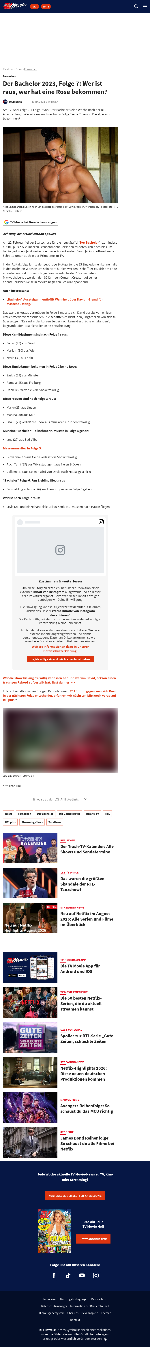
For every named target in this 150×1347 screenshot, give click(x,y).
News (19, 69)
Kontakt (75, 1320)
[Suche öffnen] (136, 6)
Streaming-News (32, 822)
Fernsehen (30, 69)
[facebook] (54, 1275)
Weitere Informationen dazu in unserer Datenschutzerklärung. (60, 649)
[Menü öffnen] (145, 6)
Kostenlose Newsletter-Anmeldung (75, 1196)
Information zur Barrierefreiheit (89, 1306)
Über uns (72, 1313)
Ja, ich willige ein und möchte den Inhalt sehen (60, 659)
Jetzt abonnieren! (93, 1239)
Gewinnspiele (89, 1313)
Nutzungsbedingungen (74, 1299)
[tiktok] (68, 1275)
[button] (60, 799)
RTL (107, 813)
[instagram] (95, 1275)
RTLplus (10, 822)
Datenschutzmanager (54, 1306)
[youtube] (81, 1275)
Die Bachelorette (69, 813)
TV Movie (8, 69)
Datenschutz (99, 1299)
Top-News (54, 822)
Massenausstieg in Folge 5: (22, 448)
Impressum (50, 1299)
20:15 (46, 6)
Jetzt (35, 6)
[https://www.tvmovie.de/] (15, 6)
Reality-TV (92, 813)
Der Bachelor (89, 242)
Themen (106, 1313)
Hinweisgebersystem (51, 1313)
